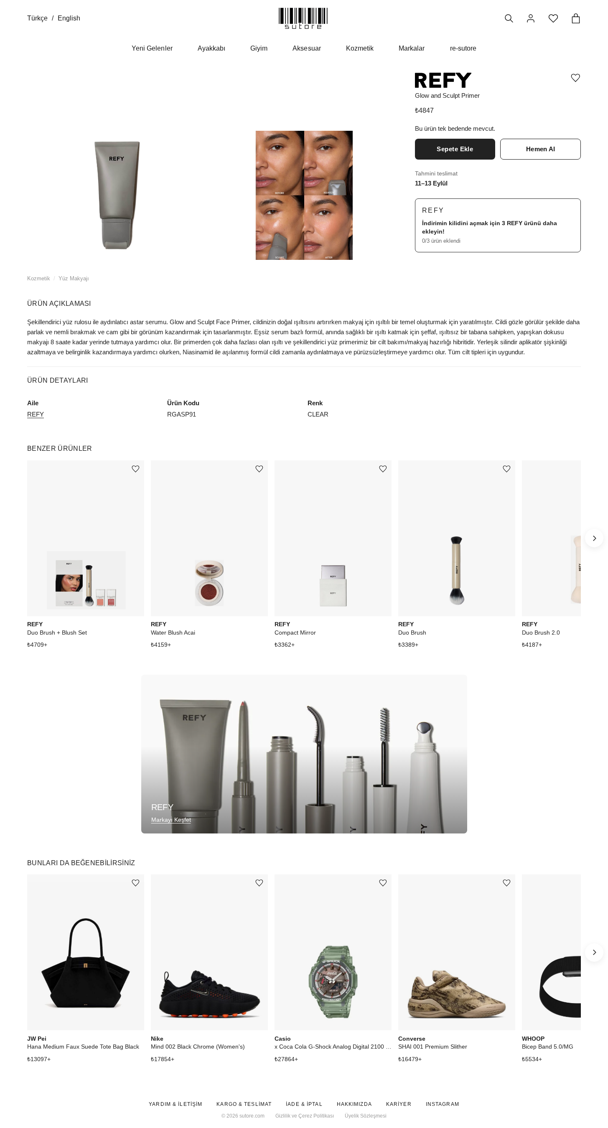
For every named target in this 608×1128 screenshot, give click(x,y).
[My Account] (531, 18)
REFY (433, 210)
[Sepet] (576, 18)
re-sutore (463, 48)
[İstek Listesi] (553, 18)
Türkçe (37, 18)
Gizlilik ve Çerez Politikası (304, 1116)
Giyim (258, 48)
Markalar (412, 48)
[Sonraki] (594, 538)
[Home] (303, 18)
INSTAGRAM (442, 1104)
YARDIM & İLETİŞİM (175, 1104)
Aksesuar (307, 48)
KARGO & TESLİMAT (244, 1104)
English (69, 18)
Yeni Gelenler (152, 48)
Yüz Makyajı (74, 278)
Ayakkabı (211, 48)
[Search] (509, 18)
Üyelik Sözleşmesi (366, 1116)
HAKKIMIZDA (354, 1104)
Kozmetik (360, 48)
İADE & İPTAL (304, 1104)
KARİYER (399, 1104)
